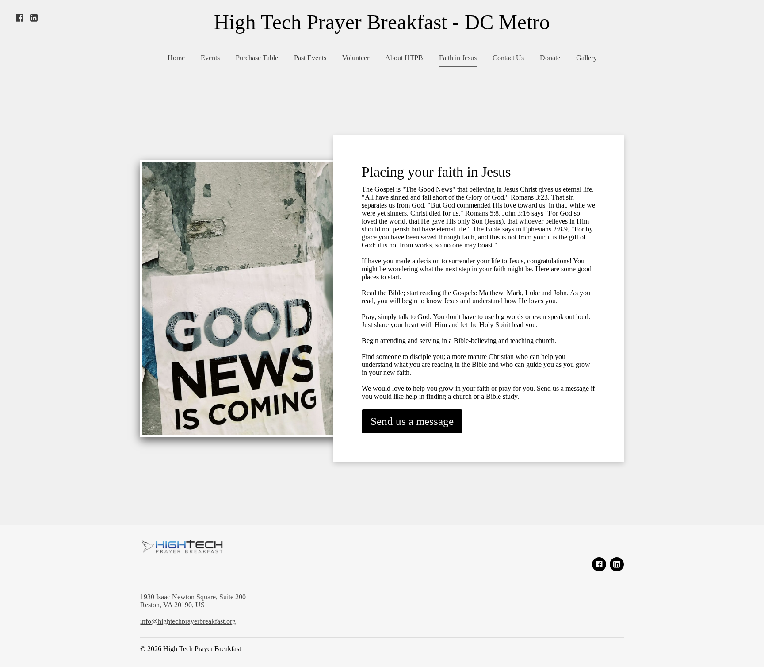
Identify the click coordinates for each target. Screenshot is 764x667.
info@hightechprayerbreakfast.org (188, 621)
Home (176, 58)
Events (210, 58)
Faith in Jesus (458, 58)
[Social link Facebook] (19, 18)
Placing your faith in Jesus (436, 172)
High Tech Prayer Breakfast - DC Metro (382, 22)
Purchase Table (257, 58)
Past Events (310, 58)
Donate (550, 58)
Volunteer (355, 58)
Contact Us (508, 58)
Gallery (586, 58)
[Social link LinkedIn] (34, 18)
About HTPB (404, 58)
